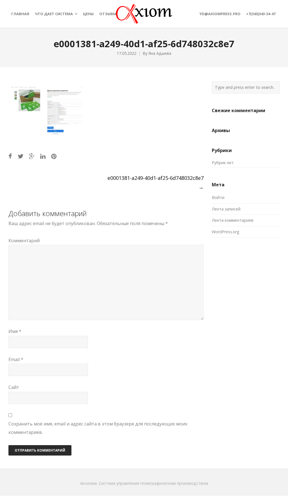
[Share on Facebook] (10, 156)
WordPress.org (225, 231)
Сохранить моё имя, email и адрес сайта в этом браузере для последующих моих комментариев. (97, 428)
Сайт (13, 387)
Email (15, 359)
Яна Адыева (159, 53)
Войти (218, 197)
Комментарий (24, 240)
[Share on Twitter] (20, 156)
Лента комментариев (232, 220)
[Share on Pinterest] (54, 156)
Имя (14, 331)
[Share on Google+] (32, 156)
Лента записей (226, 209)
